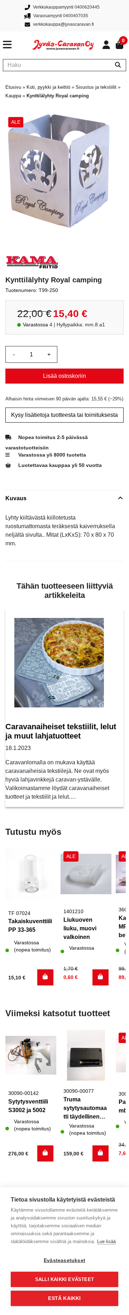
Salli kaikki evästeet (64, 1279)
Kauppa (13, 95)
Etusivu (13, 87)
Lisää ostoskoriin (64, 376)
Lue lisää (106, 1241)
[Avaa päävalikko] (17, 44)
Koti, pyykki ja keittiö (48, 87)
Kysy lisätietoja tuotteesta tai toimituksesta (64, 415)
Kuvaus (16, 498)
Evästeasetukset (64, 1260)
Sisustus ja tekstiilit (96, 87)
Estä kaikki (64, 1298)
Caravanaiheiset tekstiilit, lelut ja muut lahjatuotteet (60, 731)
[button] (45, 977)
